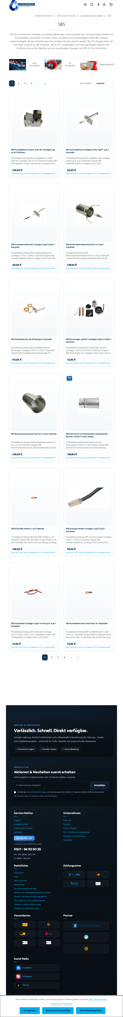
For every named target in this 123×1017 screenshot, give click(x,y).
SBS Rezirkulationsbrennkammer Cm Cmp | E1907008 (85, 246)
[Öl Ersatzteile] (61, 64)
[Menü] (85, 5)
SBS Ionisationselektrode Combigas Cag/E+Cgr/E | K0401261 (33, 246)
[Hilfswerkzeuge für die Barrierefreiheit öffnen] (98, 5)
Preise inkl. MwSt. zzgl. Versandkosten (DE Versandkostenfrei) (33, 173)
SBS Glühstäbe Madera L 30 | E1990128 (27, 529)
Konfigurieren (29, 1010)
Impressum (19, 873)
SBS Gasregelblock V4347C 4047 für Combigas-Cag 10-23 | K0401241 (33, 151)
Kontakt (66, 824)
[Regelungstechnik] (97, 64)
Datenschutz (19, 884)
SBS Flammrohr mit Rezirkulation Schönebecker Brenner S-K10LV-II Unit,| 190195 (87, 435)
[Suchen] (92, 5)
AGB (72, 792)
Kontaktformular (21, 824)
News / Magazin (70, 828)
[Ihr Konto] (104, 5)
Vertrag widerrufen (24, 838)
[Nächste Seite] (38, 83)
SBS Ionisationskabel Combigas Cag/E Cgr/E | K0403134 (85, 530)
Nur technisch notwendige (58, 1010)
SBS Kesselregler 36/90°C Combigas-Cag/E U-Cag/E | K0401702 (88, 340)
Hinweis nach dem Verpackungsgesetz (30, 896)
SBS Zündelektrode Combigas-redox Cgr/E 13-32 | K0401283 (87, 151)
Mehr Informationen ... (98, 999)
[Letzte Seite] (45, 83)
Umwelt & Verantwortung (74, 836)
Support (17, 820)
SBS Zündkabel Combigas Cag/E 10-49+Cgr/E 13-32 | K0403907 (33, 625)
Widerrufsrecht (20, 881)
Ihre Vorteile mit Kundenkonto (76, 832)
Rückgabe (18, 832)
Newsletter (68, 840)
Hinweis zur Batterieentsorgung (27, 904)
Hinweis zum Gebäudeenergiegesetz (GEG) (32, 892)
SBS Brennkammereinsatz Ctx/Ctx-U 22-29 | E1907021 (34, 434)
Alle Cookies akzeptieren (91, 1010)
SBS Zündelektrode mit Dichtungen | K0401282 (31, 339)
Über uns (67, 820)
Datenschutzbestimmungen (36, 792)
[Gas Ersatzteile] (26, 64)
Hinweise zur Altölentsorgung (26, 908)
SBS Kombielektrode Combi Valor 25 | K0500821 (86, 623)
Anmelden (99, 785)
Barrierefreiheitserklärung (25, 889)
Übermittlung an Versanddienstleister (30, 900)
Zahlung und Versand (23, 828)
